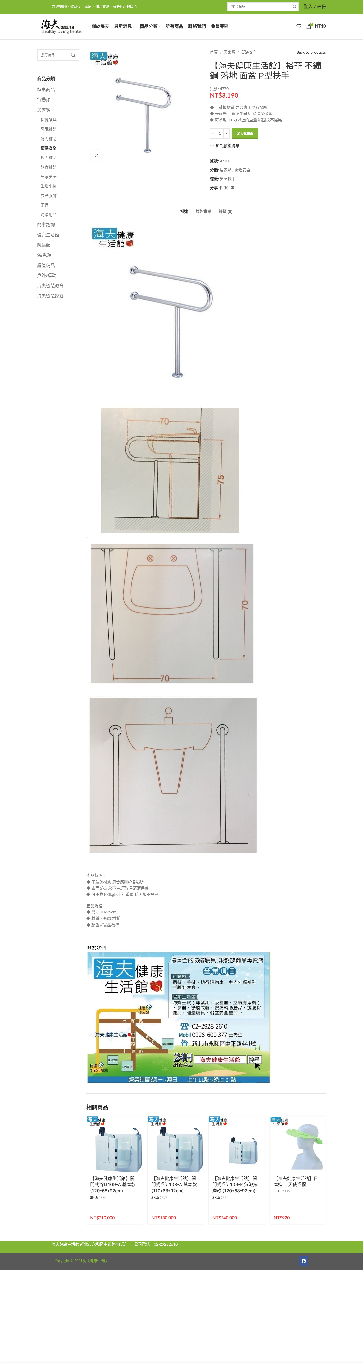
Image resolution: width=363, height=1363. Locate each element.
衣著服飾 (49, 196)
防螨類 (43, 245)
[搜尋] (294, 6)
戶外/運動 (46, 275)
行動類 (43, 99)
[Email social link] (232, 188)
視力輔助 (49, 158)
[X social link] (226, 188)
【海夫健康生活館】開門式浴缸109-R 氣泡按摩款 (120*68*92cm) (235, 1184)
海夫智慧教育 (50, 285)
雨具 (45, 205)
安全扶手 (228, 179)
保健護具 (49, 120)
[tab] (184, 209)
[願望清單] (299, 26)
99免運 (44, 255)
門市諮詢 (46, 224)
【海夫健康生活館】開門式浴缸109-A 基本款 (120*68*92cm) (113, 1184)
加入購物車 (245, 133)
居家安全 (49, 177)
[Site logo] (61, 26)
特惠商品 (46, 89)
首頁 (214, 52)
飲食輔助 (49, 167)
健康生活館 (48, 234)
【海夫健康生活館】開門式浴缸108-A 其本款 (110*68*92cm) (174, 1184)
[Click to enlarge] (96, 156)
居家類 (43, 110)
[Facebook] (303, 1261)
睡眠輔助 (49, 129)
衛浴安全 (49, 148)
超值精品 (46, 265)
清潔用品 (49, 215)
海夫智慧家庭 (50, 295)
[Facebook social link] (220, 188)
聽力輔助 (49, 139)
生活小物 (49, 186)
